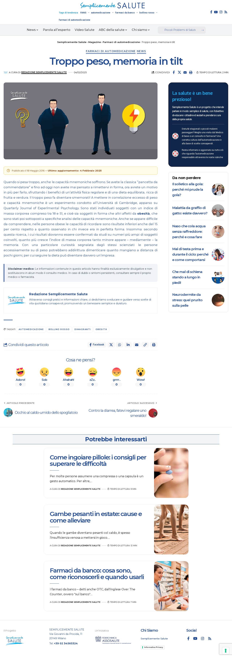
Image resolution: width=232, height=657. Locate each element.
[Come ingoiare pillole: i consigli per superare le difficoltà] (171, 473)
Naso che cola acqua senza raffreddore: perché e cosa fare (189, 231)
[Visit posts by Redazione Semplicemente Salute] (6, 72)
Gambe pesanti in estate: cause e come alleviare (96, 517)
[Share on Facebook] (173, 72)
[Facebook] (211, 12)
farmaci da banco (125, 12)
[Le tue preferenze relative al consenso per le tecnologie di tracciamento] (225, 650)
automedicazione (100, 12)
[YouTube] (216, 12)
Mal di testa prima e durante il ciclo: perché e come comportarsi (190, 254)
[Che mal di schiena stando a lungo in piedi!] (218, 277)
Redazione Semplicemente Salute (44, 72)
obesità (143, 213)
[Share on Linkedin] (128, 344)
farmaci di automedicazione (74, 19)
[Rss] (225, 12)
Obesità (101, 329)
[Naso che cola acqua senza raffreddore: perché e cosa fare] (218, 231)
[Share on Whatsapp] (119, 344)
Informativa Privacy (153, 647)
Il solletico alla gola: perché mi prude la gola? (187, 189)
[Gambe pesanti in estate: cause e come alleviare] (171, 530)
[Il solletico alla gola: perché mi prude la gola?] (218, 189)
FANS (83, 12)
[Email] (185, 72)
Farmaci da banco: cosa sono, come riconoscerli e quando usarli (97, 574)
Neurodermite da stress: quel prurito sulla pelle (187, 300)
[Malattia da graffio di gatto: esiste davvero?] (218, 210)
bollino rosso (146, 12)
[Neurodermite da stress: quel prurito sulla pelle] (218, 300)
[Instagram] (221, 12)
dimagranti (82, 329)
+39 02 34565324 (66, 643)
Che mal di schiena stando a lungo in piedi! (187, 277)
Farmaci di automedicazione (111, 51)
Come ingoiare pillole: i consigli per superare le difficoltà (98, 460)
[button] (190, 72)
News (141, 51)
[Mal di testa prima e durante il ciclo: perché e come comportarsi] (218, 254)
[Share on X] (179, 72)
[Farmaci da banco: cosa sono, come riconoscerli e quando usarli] (171, 586)
